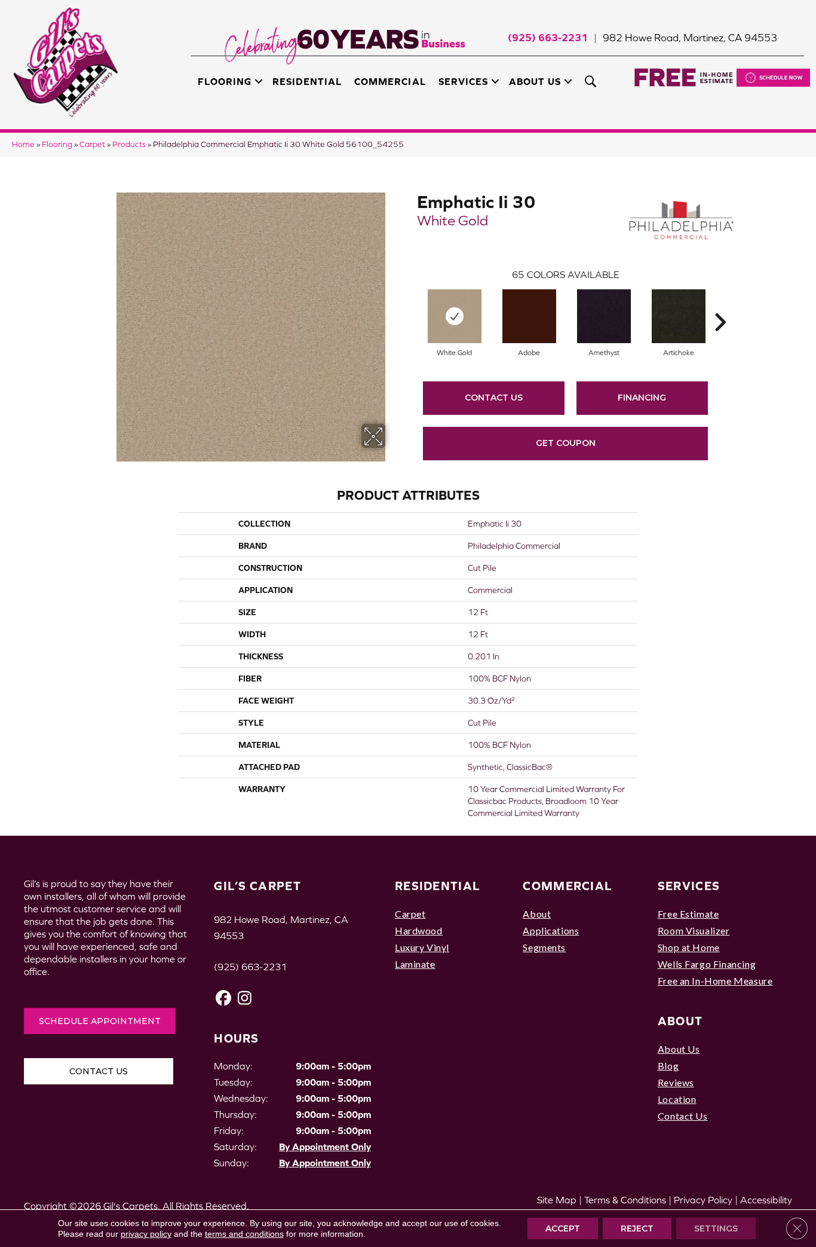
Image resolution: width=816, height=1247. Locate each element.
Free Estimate (688, 913)
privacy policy (146, 1234)
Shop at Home (689, 947)
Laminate (415, 964)
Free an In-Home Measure (715, 980)
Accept (562, 1228)
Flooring (224, 81)
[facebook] (224, 998)
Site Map (556, 1199)
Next (720, 304)
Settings (716, 1228)
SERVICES (689, 886)
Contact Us (494, 397)
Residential (307, 81)
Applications (551, 930)
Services (463, 81)
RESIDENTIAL (437, 886)
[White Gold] (454, 316)
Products (129, 144)
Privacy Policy (703, 1199)
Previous (411, 304)
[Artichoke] (678, 316)
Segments (544, 947)
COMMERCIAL (567, 886)
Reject (637, 1228)
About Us (535, 81)
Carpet (92, 144)
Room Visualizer (694, 930)
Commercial (389, 81)
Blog (668, 1065)
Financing (642, 397)
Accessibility (766, 1199)
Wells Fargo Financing (707, 964)
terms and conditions (244, 1234)
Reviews (676, 1082)
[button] (258, 81)
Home (23, 144)
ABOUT (680, 1021)
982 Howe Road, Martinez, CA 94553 (690, 38)
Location (677, 1099)
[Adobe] (529, 316)
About (537, 913)
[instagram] (244, 998)
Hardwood (419, 930)
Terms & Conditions (625, 1199)
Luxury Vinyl (422, 947)
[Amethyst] (604, 316)
